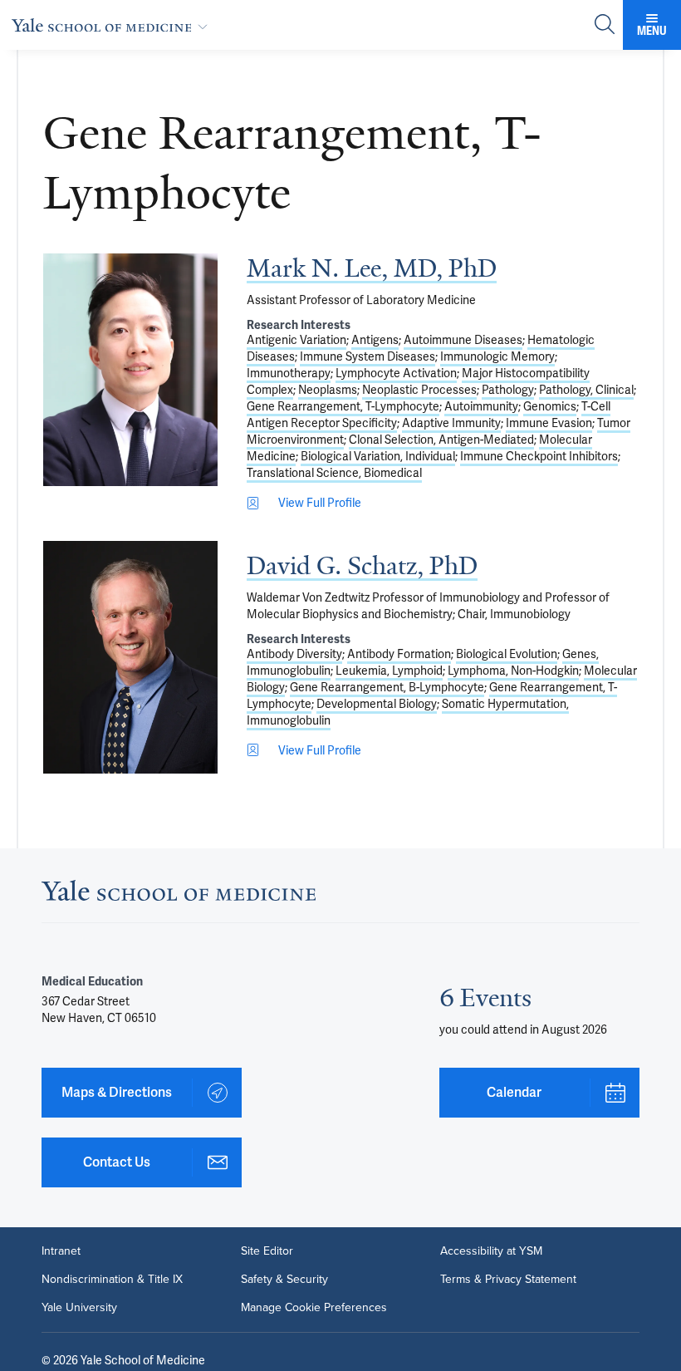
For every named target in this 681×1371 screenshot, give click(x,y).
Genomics (549, 406)
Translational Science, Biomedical (334, 472)
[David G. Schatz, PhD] (130, 657)
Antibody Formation (399, 653)
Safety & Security (284, 1279)
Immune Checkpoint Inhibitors (539, 456)
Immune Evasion (549, 422)
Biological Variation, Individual (378, 456)
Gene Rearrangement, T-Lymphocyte (343, 406)
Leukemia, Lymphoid (389, 670)
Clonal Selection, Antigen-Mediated (441, 439)
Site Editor (267, 1251)
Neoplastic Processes (419, 389)
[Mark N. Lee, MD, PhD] (130, 369)
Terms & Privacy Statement (508, 1279)
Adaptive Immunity (451, 422)
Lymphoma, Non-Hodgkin (513, 670)
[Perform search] (605, 25)
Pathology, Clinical (586, 389)
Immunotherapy (289, 373)
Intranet (61, 1251)
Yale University (79, 1307)
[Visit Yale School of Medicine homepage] (179, 895)
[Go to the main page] (113, 24)
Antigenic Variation (296, 339)
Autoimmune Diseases (463, 339)
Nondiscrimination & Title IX (112, 1279)
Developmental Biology (376, 703)
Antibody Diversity (294, 653)
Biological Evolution (506, 653)
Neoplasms (327, 389)
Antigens (375, 339)
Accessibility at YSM (491, 1251)
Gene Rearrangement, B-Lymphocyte (387, 687)
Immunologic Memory (497, 356)
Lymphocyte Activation (396, 373)
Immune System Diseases (367, 356)
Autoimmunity (481, 406)
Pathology (508, 389)
